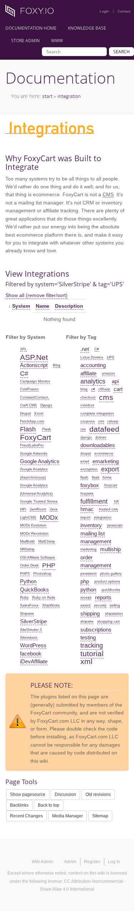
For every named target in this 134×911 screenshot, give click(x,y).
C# (24, 373)
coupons (87, 421)
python (88, 589)
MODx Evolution (33, 525)
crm (101, 421)
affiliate (88, 373)
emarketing (106, 461)
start (47, 96)
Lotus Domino (91, 357)
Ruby (24, 597)
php (84, 581)
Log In (114, 861)
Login (104, 11)
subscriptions (95, 630)
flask (95, 477)
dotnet (100, 437)
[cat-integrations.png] (49, 130)
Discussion (65, 794)
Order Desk (29, 565)
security (100, 605)
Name (42, 306)
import (85, 517)
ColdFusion (29, 389)
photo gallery (110, 573)
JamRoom (38, 509)
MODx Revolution (34, 533)
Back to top (48, 805)
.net (84, 349)
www (57, 41)
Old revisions (98, 794)
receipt (85, 597)
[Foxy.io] (32, 13)
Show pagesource (27, 794)
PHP (48, 565)
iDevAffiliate (34, 661)
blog (84, 389)
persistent (88, 573)
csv (83, 429)
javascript (115, 525)
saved (85, 605)
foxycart (110, 485)
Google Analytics (39, 461)
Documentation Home (30, 28)
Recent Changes (26, 815)
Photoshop (42, 573)
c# (93, 389)
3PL (23, 349)
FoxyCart (35, 437)
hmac (87, 509)
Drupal (25, 413)
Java (54, 509)
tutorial (92, 653)
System (21, 306)
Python (28, 581)
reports (103, 597)
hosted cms (108, 509)
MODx (49, 517)
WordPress (33, 645)
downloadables (97, 445)
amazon (108, 373)
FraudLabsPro (32, 445)
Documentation (60, 77)
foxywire (87, 493)
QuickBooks (34, 589)
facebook (30, 653)
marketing (88, 549)
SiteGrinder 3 (31, 630)
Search (121, 52)
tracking (91, 645)
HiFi (23, 509)
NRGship (27, 549)
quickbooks (110, 589)
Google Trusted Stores (39, 501)
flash (84, 477)
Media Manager (67, 815)
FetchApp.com (32, 421)
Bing (56, 365)
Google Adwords (33, 453)
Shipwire (27, 613)
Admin (70, 861)
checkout (87, 397)
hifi (116, 501)
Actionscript (34, 365)
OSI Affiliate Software (37, 557)
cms (106, 397)
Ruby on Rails (43, 597)
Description (69, 306)
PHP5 (25, 573)
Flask (46, 429)
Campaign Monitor (35, 381)
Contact (124, 11)
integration (69, 96)
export (110, 469)
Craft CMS (28, 405)
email (84, 461)
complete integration (97, 413)
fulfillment (94, 501)
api (115, 381)
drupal (85, 453)
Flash (28, 429)
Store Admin (25, 41)
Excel (38, 413)
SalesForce (29, 605)
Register (92, 861)
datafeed (104, 429)
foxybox (89, 485)
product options (107, 581)
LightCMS (28, 517)
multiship (110, 549)
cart (118, 389)
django (86, 437)
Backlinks (19, 805)
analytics (92, 381)
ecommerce (103, 453)
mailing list (92, 533)
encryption (89, 469)
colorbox (87, 405)
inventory (91, 525)
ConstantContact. (34, 397)
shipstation (114, 613)
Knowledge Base (87, 28)
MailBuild (27, 541)
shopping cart (108, 621)
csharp (112, 421)
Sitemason (29, 637)
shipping (90, 613)
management (95, 541)
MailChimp (46, 541)
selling (115, 605)
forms (107, 477)
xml (86, 661)
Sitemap (100, 815)
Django (46, 405)
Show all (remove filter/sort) (36, 295)
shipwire (87, 621)
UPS (110, 357)
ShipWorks (51, 605)
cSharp (104, 389)
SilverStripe (33, 621)
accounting (93, 365)
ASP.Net (34, 357)
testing (88, 637)
